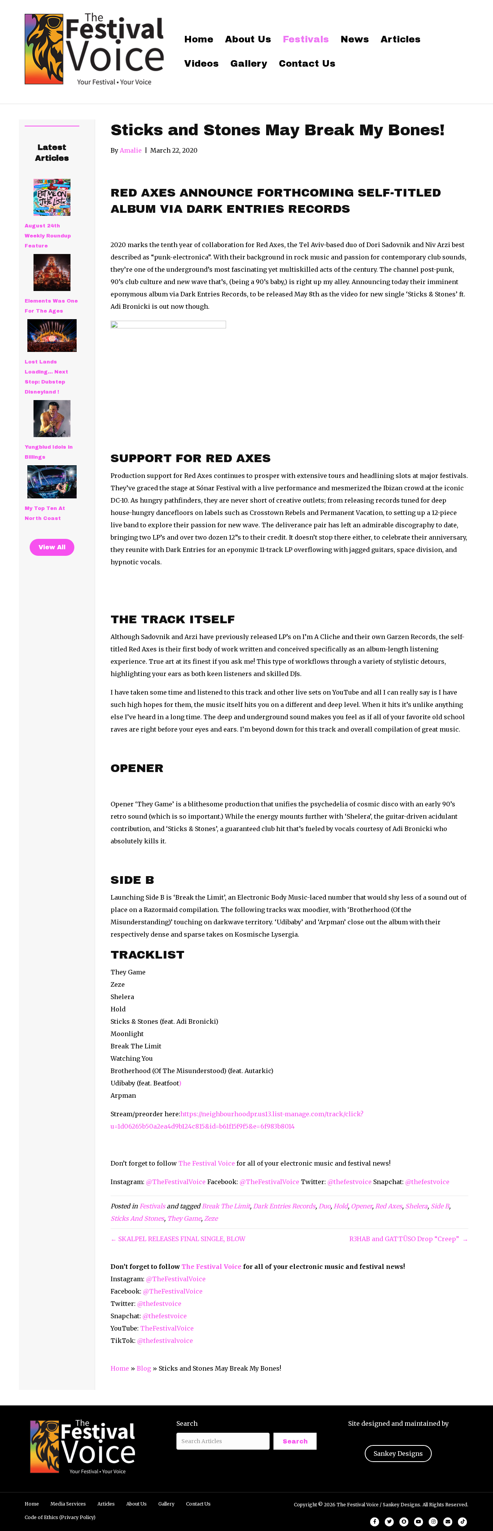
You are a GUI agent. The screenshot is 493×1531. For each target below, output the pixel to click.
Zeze (211, 1218)
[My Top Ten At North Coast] (52, 481)
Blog (144, 1368)
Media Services (68, 1504)
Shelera (416, 1206)
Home (198, 39)
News (354, 39)
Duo (324, 1206)
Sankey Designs (398, 1453)
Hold (341, 1206)
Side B (440, 1206)
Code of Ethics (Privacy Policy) (60, 1517)
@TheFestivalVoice (176, 1182)
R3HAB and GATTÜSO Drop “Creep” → (408, 1239)
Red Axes (388, 1206)
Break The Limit (226, 1206)
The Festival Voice (206, 1163)
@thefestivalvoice (165, 1340)
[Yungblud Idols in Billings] (52, 418)
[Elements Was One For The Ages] (52, 272)
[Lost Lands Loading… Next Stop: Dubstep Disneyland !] (52, 335)
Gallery (248, 64)
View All (52, 547)
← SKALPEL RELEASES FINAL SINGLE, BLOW (178, 1239)
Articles (401, 39)
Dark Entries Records (284, 1206)
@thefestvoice (349, 1182)
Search (187, 1423)
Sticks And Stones (137, 1218)
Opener (361, 1206)
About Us (248, 39)
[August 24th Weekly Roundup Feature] (52, 197)
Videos (201, 64)
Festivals (306, 39)
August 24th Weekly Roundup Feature (48, 236)
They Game (184, 1218)
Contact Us (307, 64)
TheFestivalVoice (167, 1328)
